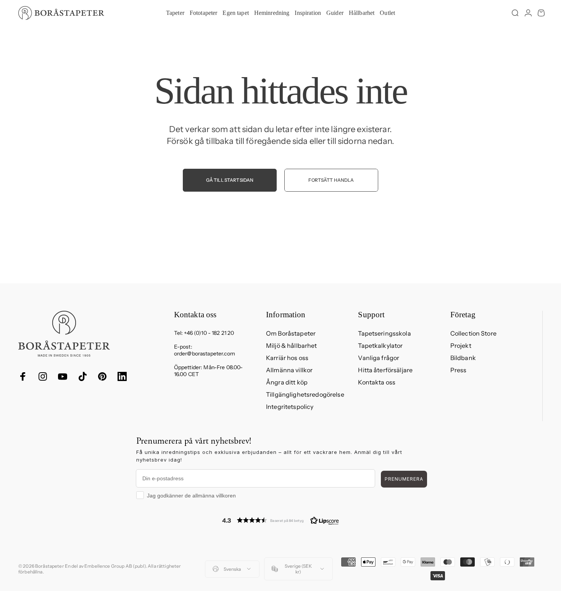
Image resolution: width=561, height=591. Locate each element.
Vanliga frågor (378, 358)
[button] (280, 520)
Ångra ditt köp (287, 382)
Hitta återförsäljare (385, 370)
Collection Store (473, 333)
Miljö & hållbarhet (291, 345)
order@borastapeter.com (204, 353)
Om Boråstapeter (291, 333)
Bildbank (463, 358)
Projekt (460, 345)
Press (458, 370)
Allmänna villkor (289, 370)
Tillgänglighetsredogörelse (305, 394)
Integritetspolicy (289, 406)
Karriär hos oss (287, 358)
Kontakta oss (376, 382)
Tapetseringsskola (384, 333)
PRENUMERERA (404, 479)
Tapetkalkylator (380, 345)
